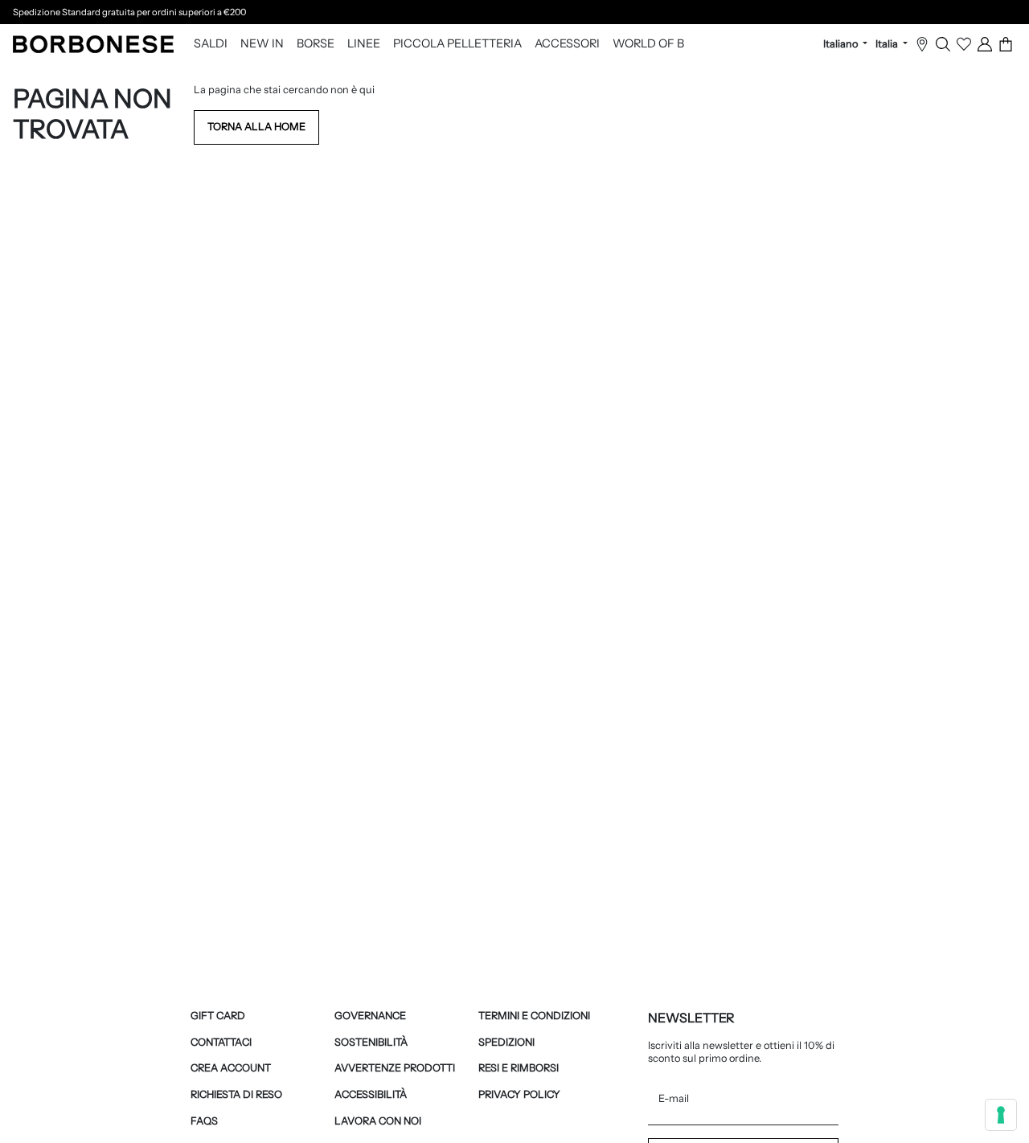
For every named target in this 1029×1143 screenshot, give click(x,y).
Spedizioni (506, 1042)
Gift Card (218, 1016)
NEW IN (262, 44)
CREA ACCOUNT (231, 1068)
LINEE (363, 44)
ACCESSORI (567, 44)
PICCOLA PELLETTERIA (457, 44)
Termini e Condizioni (534, 1016)
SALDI (211, 44)
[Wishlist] (964, 44)
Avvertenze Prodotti (394, 1068)
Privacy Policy (519, 1094)
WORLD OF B (648, 44)
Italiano (841, 44)
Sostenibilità (371, 1042)
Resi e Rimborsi (518, 1068)
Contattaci (221, 1042)
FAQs (204, 1121)
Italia (887, 44)
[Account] (985, 44)
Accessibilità (370, 1094)
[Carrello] (1005, 44)
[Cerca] (943, 44)
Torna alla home (256, 127)
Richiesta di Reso (236, 1094)
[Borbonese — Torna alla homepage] (93, 44)
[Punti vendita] (922, 44)
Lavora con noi (377, 1121)
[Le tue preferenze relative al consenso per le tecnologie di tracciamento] (1001, 1115)
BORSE (315, 44)
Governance (370, 1016)
